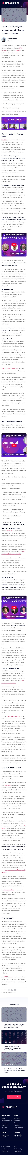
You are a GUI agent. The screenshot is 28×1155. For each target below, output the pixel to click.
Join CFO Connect (6, 977)
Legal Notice (17, 1151)
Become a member (14, 1097)
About (3, 1118)
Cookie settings (5, 1149)
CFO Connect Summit (5, 1135)
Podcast (16, 1123)
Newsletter (17, 1120)
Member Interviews (19, 1127)
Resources (17, 1118)
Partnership (4, 1125)
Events (3, 1132)
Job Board (4, 1127)
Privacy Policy (5, 1151)
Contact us (4, 1123)
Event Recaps (18, 1125)
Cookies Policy (18, 1149)
